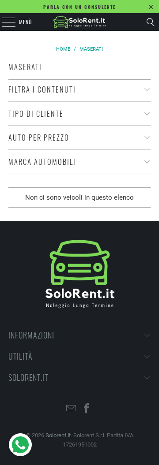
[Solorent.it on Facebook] (87, 409)
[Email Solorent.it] (71, 409)
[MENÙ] (4, 22)
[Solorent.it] (79, 22)
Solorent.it (58, 435)
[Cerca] (150, 22)
